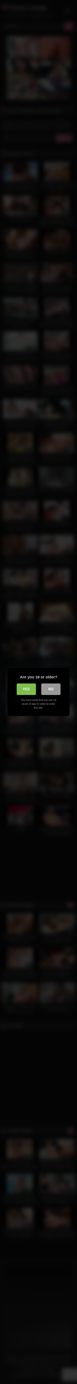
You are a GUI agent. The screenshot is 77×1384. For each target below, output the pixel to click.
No (50, 689)
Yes (26, 689)
